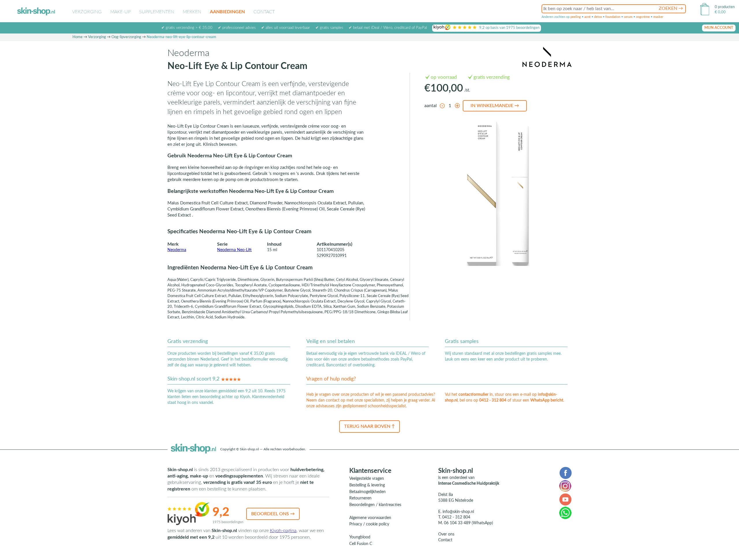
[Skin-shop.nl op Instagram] (565, 486)
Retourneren (360, 498)
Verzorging (87, 12)
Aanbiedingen (227, 12)
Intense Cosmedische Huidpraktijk (468, 484)
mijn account (718, 28)
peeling (575, 16)
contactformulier (473, 395)
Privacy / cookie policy (369, 524)
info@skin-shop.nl (458, 512)
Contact (264, 12)
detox (598, 16)
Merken (192, 12)
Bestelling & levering (367, 485)
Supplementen (156, 12)
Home (77, 37)
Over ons (446, 534)
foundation (612, 16)
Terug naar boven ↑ (369, 426)
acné (587, 16)
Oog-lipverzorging (126, 37)
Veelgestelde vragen (366, 479)
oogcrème (643, 16)
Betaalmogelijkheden (367, 492)
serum (628, 16)
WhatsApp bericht (546, 400)
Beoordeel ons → (273, 514)
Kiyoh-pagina (283, 530)
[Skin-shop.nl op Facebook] (565, 473)
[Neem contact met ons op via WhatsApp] (565, 513)
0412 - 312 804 (492, 400)
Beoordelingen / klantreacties (375, 505)
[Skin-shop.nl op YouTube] (565, 499)
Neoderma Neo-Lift (234, 250)
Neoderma (176, 250)
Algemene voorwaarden (370, 518)
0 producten (725, 7)
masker (658, 16)
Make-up (120, 12)
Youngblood (359, 537)
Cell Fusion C (360, 544)
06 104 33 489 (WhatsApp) (468, 523)
